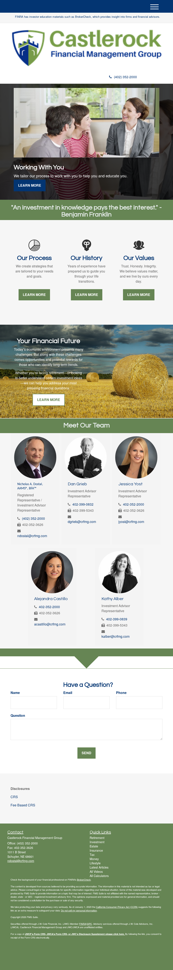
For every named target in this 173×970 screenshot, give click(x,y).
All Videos (96, 871)
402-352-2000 (133, 504)
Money (94, 859)
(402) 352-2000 (125, 76)
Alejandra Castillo (51, 599)
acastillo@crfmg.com (49, 624)
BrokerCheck (84, 879)
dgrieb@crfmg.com (82, 521)
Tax (92, 854)
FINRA (82, 923)
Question (18, 715)
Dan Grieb (77, 484)
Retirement (97, 838)
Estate (94, 846)
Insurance (96, 850)
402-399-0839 (116, 619)
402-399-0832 (82, 504)
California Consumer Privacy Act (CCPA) (117, 906)
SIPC (89, 923)
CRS (14, 796)
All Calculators (99, 876)
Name (15, 692)
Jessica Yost (130, 484)
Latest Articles (99, 867)
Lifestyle (95, 863)
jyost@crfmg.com (131, 521)
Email (67, 692)
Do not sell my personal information (79, 910)
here (121, 934)
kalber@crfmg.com (115, 636)
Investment (97, 842)
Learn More (29, 185)
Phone (121, 692)
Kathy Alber (112, 599)
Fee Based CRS (23, 805)
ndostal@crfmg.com (32, 535)
